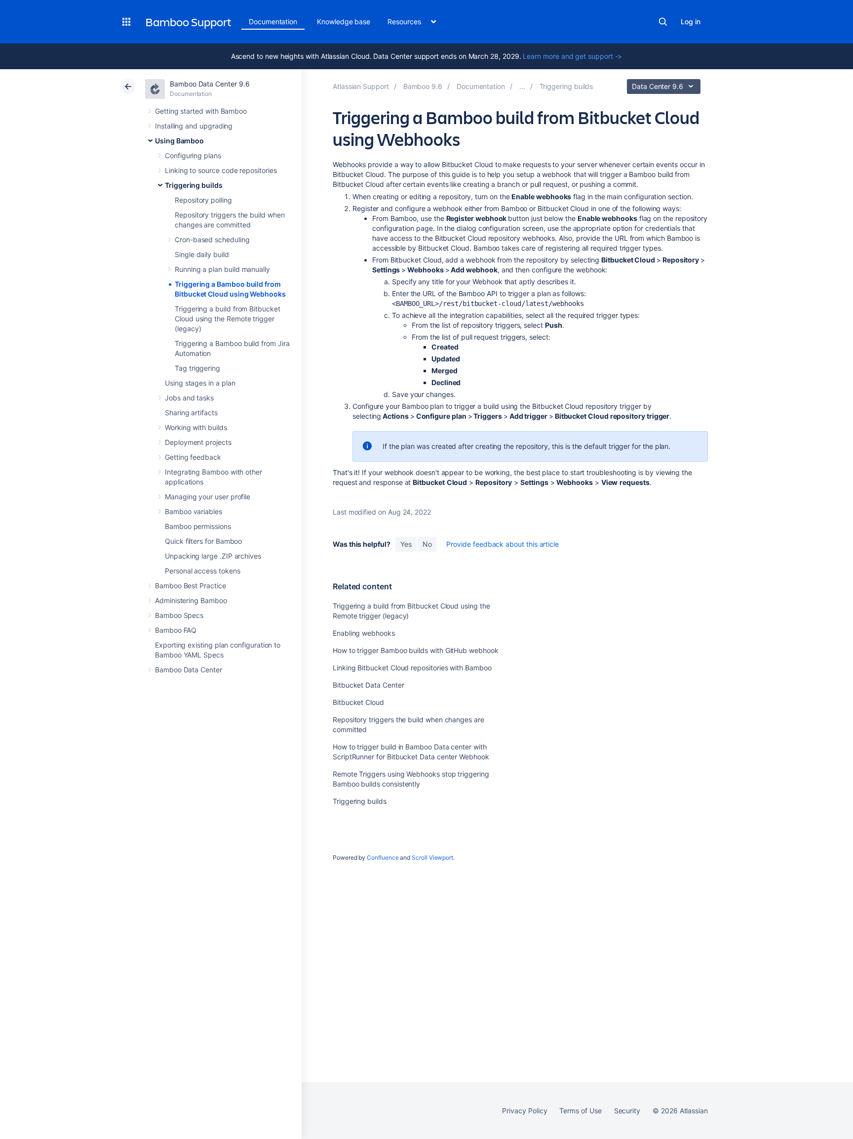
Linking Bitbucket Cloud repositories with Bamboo (412, 667)
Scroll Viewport (432, 857)
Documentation (273, 21)
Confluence (382, 857)
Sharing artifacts (191, 412)
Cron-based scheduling (212, 239)
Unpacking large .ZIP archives (213, 556)
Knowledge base (343, 21)
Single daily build (202, 254)
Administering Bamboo (191, 600)
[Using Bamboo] (522, 86)
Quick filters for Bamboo (203, 541)
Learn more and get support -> (572, 56)
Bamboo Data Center (188, 669)
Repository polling (203, 200)
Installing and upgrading (194, 126)
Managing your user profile (207, 496)
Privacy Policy (524, 1110)
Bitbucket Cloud (358, 702)
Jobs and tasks (189, 398)
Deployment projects (198, 442)
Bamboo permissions (198, 526)
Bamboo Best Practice (190, 585)
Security (627, 1110)
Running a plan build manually (222, 269)
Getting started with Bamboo (201, 111)
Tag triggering (197, 368)
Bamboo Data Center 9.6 (209, 84)
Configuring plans (193, 155)
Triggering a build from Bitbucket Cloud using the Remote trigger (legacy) (227, 319)
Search (663, 22)
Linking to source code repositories (221, 170)
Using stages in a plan (200, 383)
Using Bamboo (179, 140)
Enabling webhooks (364, 633)
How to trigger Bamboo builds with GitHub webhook (416, 650)
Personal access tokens (202, 571)
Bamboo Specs (179, 615)
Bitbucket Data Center (368, 685)
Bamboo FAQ (175, 630)
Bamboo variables (193, 511)
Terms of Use (580, 1110)
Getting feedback (193, 457)
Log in (690, 21)
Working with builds (196, 427)
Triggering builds (194, 185)
